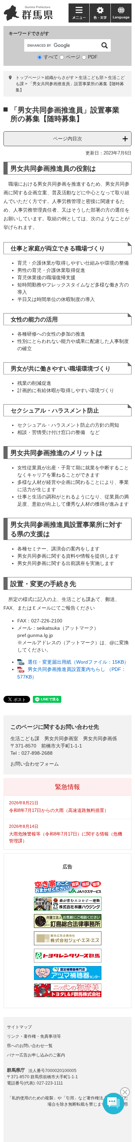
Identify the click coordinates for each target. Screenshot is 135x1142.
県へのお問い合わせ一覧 (30, 1045)
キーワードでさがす (29, 33)
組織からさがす (59, 77)
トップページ (28, 77)
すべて (51, 57)
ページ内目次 (67, 138)
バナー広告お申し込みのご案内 (36, 1055)
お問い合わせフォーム (34, 764)
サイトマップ (19, 1027)
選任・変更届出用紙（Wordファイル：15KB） (78, 662)
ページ (73, 57)
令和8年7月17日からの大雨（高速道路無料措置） (59, 810)
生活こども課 (24, 738)
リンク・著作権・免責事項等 (34, 1036)
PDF (93, 57)
